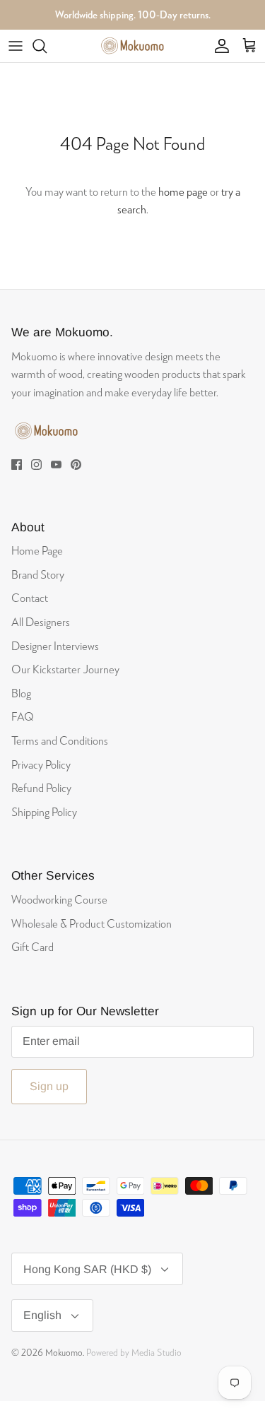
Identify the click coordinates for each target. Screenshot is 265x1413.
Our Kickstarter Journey (65, 668)
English (42, 1315)
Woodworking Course (59, 899)
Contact (29, 597)
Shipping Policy (44, 811)
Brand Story (37, 574)
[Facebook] (16, 464)
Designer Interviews (55, 645)
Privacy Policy (41, 764)
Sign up (49, 1086)
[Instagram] (36, 464)
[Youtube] (56, 464)
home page (183, 191)
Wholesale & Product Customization (91, 923)
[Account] (218, 45)
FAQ (22, 716)
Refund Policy (41, 787)
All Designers (40, 621)
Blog (21, 692)
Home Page (37, 550)
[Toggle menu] (15, 45)
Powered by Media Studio (134, 1352)
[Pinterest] (76, 464)
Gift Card (32, 946)
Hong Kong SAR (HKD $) (87, 1269)
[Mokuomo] (133, 46)
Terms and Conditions (59, 740)
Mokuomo (64, 1352)
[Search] (46, 45)
